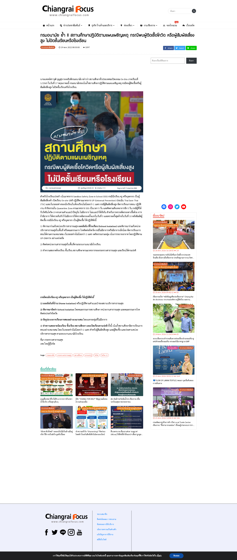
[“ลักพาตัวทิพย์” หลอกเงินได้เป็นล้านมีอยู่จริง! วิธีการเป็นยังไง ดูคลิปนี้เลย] (56, 417)
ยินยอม (176, 555)
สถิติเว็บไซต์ (101, 539)
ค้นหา (191, 60)
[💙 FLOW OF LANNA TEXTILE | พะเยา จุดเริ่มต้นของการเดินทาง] (173, 360)
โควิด (96, 355)
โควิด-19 (104, 355)
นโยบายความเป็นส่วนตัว (106, 529)
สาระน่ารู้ (88, 355)
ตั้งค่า (159, 556)
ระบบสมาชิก (102, 514)
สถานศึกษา (78, 355)
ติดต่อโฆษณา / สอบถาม (106, 519)
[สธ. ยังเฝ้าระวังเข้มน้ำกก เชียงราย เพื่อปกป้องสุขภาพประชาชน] (127, 384)
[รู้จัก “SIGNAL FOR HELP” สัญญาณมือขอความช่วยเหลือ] (92, 384)
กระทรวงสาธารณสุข (64, 355)
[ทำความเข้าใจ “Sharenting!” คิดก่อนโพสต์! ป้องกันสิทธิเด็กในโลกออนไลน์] (92, 417)
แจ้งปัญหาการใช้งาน (105, 534)
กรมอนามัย (50, 355)
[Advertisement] (91, 66)
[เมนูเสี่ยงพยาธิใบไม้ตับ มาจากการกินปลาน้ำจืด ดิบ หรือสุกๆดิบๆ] (56, 384)
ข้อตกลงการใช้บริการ (105, 524)
